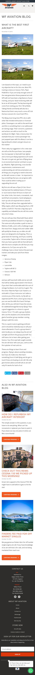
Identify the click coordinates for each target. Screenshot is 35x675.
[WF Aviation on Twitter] (15, 597)
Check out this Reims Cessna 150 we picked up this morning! (17, 473)
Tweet (8, 373)
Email (28, 373)
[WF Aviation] (9, 7)
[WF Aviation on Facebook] (19, 597)
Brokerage (17, 614)
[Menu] (24, 6)
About (17, 608)
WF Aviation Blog (16, 17)
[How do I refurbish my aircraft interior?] (17, 402)
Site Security (17, 621)
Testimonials (17, 617)
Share (15, 373)
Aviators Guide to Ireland (17, 632)
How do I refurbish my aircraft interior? (16, 415)
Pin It (22, 373)
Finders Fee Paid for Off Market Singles (17, 535)
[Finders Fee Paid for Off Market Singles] (17, 516)
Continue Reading (10, 439)
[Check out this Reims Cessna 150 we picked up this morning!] (17, 457)
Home (17, 605)
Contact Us (17, 611)
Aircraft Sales (17, 629)
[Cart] (32, 5)
